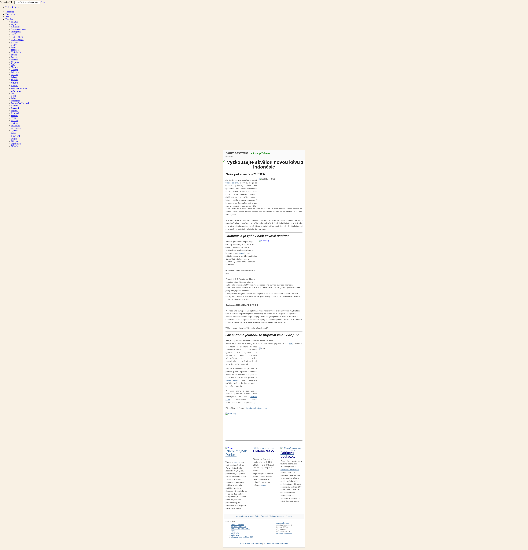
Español (14, 110)
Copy (42, 2)
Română (14, 106)
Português (15, 101)
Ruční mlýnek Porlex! (236, 453)
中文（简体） (17, 37)
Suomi (14, 55)
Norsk (13, 96)
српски (14, 130)
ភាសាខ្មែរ (14, 83)
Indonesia (15, 72)
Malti (13, 93)
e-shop (251, 516)
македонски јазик (19, 88)
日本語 (14, 79)
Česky (13, 45)
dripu (291, 344)
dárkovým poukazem (289, 469)
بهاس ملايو (16, 91)
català (13, 34)
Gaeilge (14, 69)
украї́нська (16, 144)
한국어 (14, 85)
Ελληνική (15, 62)
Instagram (280, 516)
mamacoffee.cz (241, 516)
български (16, 31)
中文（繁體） (17, 39)
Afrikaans (15, 27)
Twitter (12, 7)
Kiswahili (15, 113)
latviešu (14, 123)
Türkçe (14, 139)
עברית (13, 118)
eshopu (240, 253)
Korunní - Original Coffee (240, 529)
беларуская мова (18, 29)
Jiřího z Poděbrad (237, 525)
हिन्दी (13, 64)
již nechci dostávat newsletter (251, 544)
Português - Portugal (20, 103)
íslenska (14, 74)
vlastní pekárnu (232, 183)
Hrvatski (14, 42)
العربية (14, 24)
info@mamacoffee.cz (284, 533)
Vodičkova (235, 535)
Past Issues (10, 14)
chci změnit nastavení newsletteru (275, 544)
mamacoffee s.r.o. (282, 523)
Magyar (14, 67)
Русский (15, 108)
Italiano (14, 77)
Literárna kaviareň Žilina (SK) (242, 537)
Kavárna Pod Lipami (238, 527)
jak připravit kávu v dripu (256, 408)
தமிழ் (13, 133)
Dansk (14, 47)
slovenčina (15, 125)
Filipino (14, 141)
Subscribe (10, 12)
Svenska (14, 115)
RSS (7, 17)
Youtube (273, 516)
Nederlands (16, 52)
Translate (9, 19)
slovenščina (16, 128)
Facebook (264, 516)
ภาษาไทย (15, 136)
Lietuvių (14, 120)
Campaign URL (7, 2)
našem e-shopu (233, 380)
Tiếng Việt (15, 146)
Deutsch (14, 60)
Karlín (233, 531)
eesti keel (15, 50)
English (14, 21)
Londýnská (235, 533)
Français (14, 57)
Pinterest (289, 516)
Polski (13, 98)
